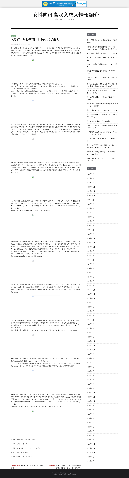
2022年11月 (91, 345)
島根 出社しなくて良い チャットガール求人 (26, 448)
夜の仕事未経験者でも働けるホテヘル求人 (102, 53)
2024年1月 (90, 285)
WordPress (73, 474)
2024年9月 (90, 251)
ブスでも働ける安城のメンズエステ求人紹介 (102, 139)
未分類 (13, 36)
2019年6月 (90, 457)
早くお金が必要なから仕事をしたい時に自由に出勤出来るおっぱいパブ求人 (102, 146)
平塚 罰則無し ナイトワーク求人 (23, 456)
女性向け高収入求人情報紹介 (66, 15)
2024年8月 (90, 255)
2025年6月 (90, 212)
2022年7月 (90, 362)
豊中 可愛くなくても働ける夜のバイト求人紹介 (102, 41)
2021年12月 (91, 392)
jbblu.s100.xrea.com (26, 44)
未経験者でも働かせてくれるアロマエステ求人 (102, 72)
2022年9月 (90, 354)
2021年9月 (90, 405)
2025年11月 (91, 191)
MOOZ (61, 474)
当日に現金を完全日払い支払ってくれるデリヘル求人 (102, 159)
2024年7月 (90, 260)
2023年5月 (90, 320)
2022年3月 (90, 379)
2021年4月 (90, 427)
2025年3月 (90, 225)
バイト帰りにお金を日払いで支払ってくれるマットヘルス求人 (102, 133)
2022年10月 (91, 349)
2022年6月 (90, 367)
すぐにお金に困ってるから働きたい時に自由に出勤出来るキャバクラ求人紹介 (102, 85)
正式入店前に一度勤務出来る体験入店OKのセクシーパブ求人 (102, 105)
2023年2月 (90, 332)
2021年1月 (90, 439)
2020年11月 (91, 448)
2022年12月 (91, 341)
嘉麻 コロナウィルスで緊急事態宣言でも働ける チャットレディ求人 (65, 466)
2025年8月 (90, 204)
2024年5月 (90, 268)
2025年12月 (91, 187)
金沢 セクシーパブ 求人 (20, 444)
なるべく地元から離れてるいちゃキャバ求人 (102, 65)
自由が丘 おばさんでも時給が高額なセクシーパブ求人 (102, 126)
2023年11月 (91, 294)
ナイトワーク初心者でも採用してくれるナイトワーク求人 (102, 91)
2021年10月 (91, 401)
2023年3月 (90, 328)
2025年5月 (90, 217)
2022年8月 (90, 358)
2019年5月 (90, 461)
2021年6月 (90, 418)
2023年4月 (90, 324)
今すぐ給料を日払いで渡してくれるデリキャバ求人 (102, 98)
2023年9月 (90, 302)
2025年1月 (90, 234)
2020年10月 (91, 452)
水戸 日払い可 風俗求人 (20, 452)
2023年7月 (90, 311)
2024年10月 (91, 247)
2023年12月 (91, 290)
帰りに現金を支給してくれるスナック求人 (102, 110)
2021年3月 (90, 431)
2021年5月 (90, 422)
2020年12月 (91, 444)
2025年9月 (90, 200)
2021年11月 (91, 397)
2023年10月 (91, 298)
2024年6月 (90, 264)
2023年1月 (90, 337)
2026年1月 (90, 182)
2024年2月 (90, 281)
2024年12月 (91, 238)
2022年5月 (90, 371)
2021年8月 (90, 409)
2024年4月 (90, 272)
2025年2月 (90, 230)
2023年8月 (90, 307)
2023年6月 (90, 315)
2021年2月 (90, 435)
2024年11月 (91, 242)
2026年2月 (90, 178)
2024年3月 (90, 277)
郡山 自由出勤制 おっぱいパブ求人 (24, 439)
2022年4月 (90, 375)
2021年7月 (90, 414)
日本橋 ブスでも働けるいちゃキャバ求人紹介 (102, 58)
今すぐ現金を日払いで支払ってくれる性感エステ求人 (102, 115)
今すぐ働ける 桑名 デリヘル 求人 (98, 121)
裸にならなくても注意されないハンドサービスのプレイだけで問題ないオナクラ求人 (102, 48)
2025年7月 (90, 208)
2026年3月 (90, 174)
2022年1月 (90, 388)
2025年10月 (91, 195)
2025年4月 (90, 221)
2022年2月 (90, 384)
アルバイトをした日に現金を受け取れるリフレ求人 (102, 78)
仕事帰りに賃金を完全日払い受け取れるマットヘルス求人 (102, 153)
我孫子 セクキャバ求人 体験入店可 (28, 466)
